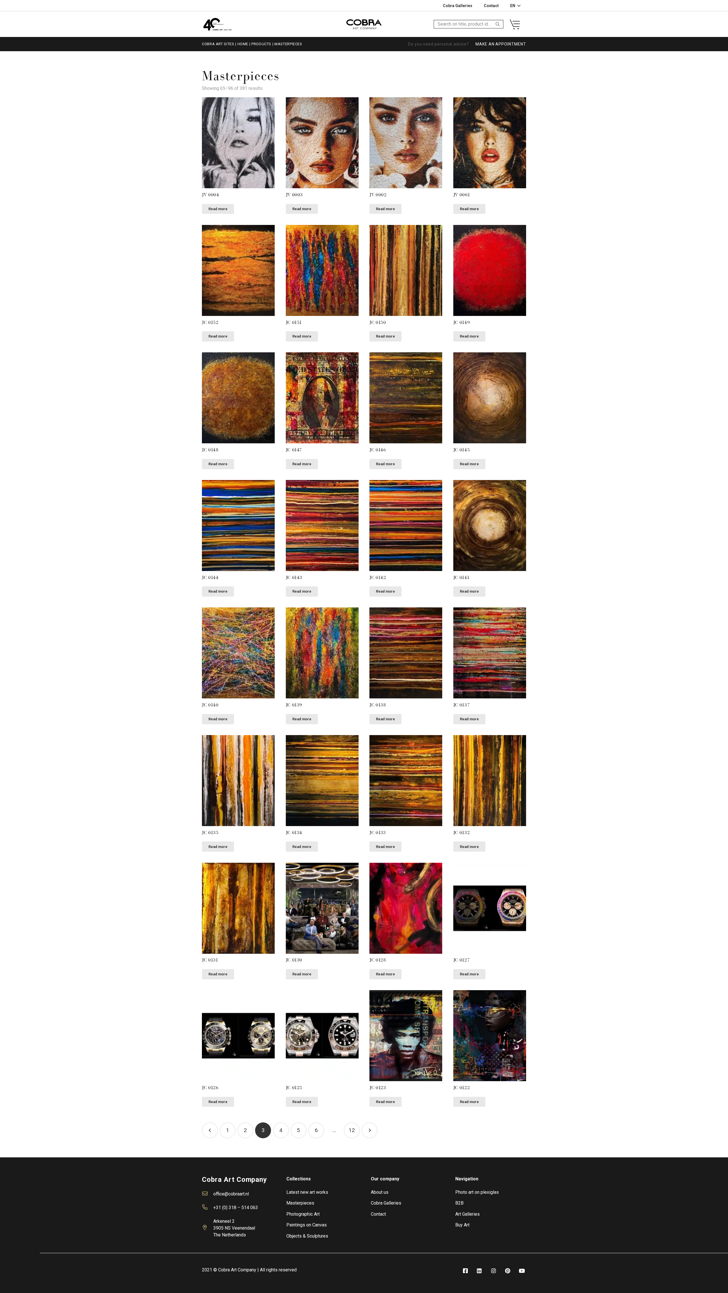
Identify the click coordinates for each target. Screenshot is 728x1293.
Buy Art (462, 1225)
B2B (459, 1203)
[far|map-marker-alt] (207, 1228)
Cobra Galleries (386, 1203)
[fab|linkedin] (479, 1271)
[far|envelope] (207, 1194)
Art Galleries (467, 1214)
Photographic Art (303, 1214)
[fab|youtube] (522, 1271)
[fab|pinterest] (507, 1271)
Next (369, 1130)
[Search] (498, 24)
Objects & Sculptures (307, 1236)
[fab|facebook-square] (465, 1271)
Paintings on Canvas (306, 1225)
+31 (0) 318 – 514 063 (235, 1207)
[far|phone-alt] (207, 1207)
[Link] (217, 24)
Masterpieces (300, 1203)
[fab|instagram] (493, 1271)
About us (379, 1192)
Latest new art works (307, 1192)
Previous (210, 1130)
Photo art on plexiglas (477, 1192)
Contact (378, 1214)
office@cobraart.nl (231, 1194)
